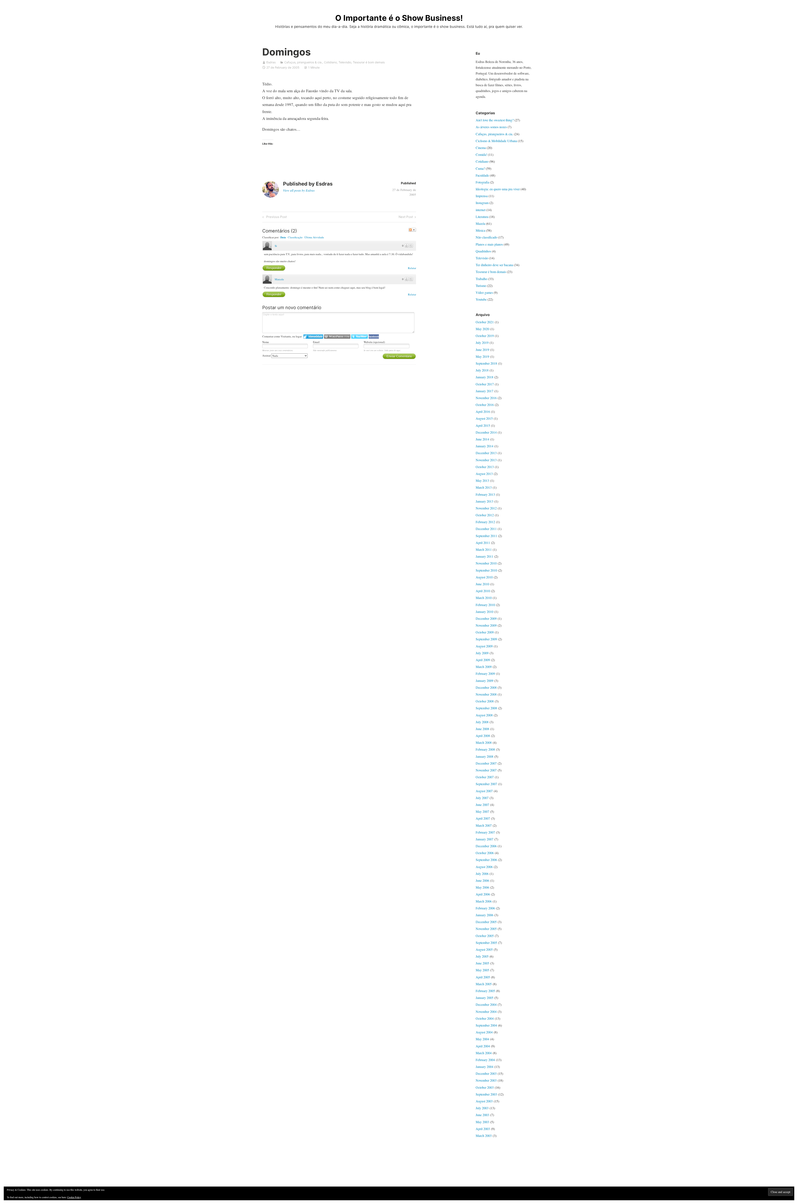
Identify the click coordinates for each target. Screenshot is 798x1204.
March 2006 (484, 901)
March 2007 (484, 825)
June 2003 (482, 1115)
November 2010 (486, 563)
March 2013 (484, 487)
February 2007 (485, 832)
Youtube (481, 299)
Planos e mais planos (489, 244)
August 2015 (484, 418)
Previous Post (276, 217)
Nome (265, 342)
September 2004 (486, 1025)
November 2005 (486, 928)
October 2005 (485, 935)
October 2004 (485, 1018)
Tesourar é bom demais (369, 62)
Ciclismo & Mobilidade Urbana (496, 141)
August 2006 (484, 867)
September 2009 (486, 639)
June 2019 (482, 349)
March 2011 (484, 549)
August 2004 (484, 1032)
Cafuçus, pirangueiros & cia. (303, 62)
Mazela (480, 223)
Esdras (271, 62)
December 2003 (486, 1073)
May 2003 (482, 1122)
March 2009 (484, 666)
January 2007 (484, 839)
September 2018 (486, 363)
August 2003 (484, 1101)
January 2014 (484, 446)
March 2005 (484, 984)
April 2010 (483, 591)
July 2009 (482, 653)
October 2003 (485, 1087)
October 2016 (485, 404)
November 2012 (486, 508)
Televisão (345, 62)
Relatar (412, 268)
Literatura (482, 216)
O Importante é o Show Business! (399, 18)
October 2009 (485, 632)
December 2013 (486, 453)
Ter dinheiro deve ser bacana (494, 265)
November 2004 (486, 1011)
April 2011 (483, 542)
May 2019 (482, 356)
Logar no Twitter (359, 336)
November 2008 (486, 694)
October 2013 (485, 467)
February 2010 (485, 605)
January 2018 (484, 377)
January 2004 (484, 1066)
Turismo (481, 285)
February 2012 (485, 522)
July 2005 (482, 956)
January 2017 (484, 391)
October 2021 (485, 322)
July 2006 (482, 873)
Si (276, 246)
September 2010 (486, 570)
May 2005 (482, 970)
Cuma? (480, 168)
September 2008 (486, 708)
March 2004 (484, 1053)
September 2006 (486, 859)
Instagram (482, 202)
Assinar (266, 355)
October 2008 (485, 701)
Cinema (481, 147)
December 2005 (486, 922)
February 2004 (485, 1060)
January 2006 (484, 915)
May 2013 (482, 480)
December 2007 (486, 763)
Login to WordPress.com (337, 336)
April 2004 (483, 1046)
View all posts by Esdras (299, 190)
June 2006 (482, 880)
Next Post (406, 217)
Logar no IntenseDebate (313, 336)
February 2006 (485, 908)
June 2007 (482, 804)
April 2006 (483, 894)
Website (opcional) (374, 342)
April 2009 (483, 660)
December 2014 (486, 432)
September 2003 (486, 1094)
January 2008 (484, 756)
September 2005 (486, 942)
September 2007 (486, 784)
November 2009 (486, 625)
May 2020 (482, 329)
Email (316, 342)
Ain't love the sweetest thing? (495, 120)
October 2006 (485, 853)
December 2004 (486, 1004)
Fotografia (482, 182)
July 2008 (482, 722)
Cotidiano (330, 62)
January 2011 (484, 556)
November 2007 (486, 770)
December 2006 (486, 846)
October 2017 (485, 384)
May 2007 (482, 811)
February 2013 (485, 494)
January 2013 (484, 501)
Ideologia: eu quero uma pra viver (498, 189)
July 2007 (482, 798)
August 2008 (484, 715)
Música (480, 230)
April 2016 (483, 411)
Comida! (481, 154)
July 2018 (482, 370)
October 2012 (485, 515)
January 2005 (484, 997)
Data (283, 237)
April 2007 (483, 818)
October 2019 (485, 335)
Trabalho (481, 279)
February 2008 (485, 749)
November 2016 (486, 398)
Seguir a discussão (412, 230)
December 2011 (486, 528)
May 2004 (482, 1039)
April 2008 (483, 735)
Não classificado (486, 237)
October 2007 (485, 777)
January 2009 (484, 680)
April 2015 (483, 425)
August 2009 (484, 646)
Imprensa (482, 196)
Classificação (295, 237)
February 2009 (485, 673)
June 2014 (482, 439)
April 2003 (483, 1129)
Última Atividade (314, 237)
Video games (484, 292)
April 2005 (483, 977)
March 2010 (484, 597)
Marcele (279, 279)
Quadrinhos (483, 251)
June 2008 (482, 729)
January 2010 (484, 611)
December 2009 (486, 618)
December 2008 (486, 687)
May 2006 (482, 887)
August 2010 (484, 577)
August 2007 (484, 791)
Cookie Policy (74, 1197)
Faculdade (482, 175)
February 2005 (485, 991)
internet (480, 210)
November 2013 (486, 460)
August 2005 (484, 949)
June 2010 (482, 584)
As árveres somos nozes (491, 127)
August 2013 (484, 473)
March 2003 (484, 1135)
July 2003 (482, 1108)
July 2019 (482, 342)
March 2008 (484, 742)
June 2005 (482, 963)
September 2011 (486, 536)
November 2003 (486, 1080)
